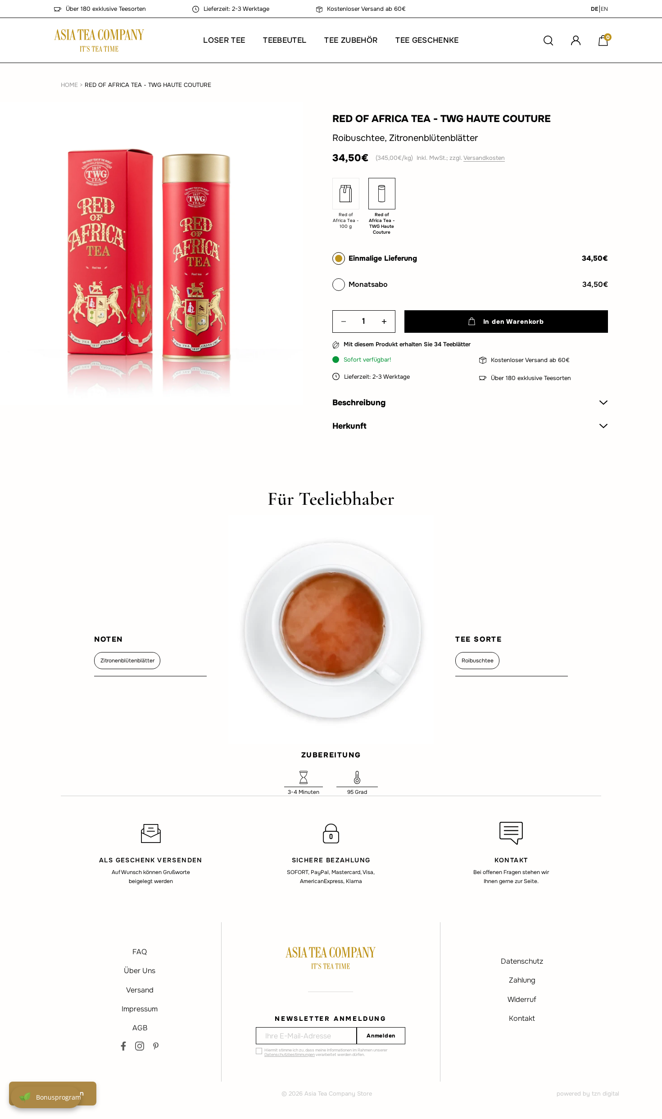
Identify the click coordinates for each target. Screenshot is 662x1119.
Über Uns (139, 970)
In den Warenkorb (513, 321)
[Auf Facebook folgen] (123, 1046)
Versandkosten (484, 158)
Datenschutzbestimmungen (289, 1054)
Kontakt (522, 1018)
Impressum (140, 1009)
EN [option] (604, 9)
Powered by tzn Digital (588, 1093)
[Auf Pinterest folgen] (155, 1046)
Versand (140, 990)
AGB (139, 1028)
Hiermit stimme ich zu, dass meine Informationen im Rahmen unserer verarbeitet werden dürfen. (325, 1052)
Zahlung (522, 980)
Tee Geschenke (426, 40)
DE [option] (594, 9)
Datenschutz (522, 961)
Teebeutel (284, 40)
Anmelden (381, 1035)
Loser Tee (224, 40)
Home (69, 85)
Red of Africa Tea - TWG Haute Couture (148, 85)
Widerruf (522, 999)
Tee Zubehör (350, 40)
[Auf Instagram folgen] (139, 1046)
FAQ (139, 951)
